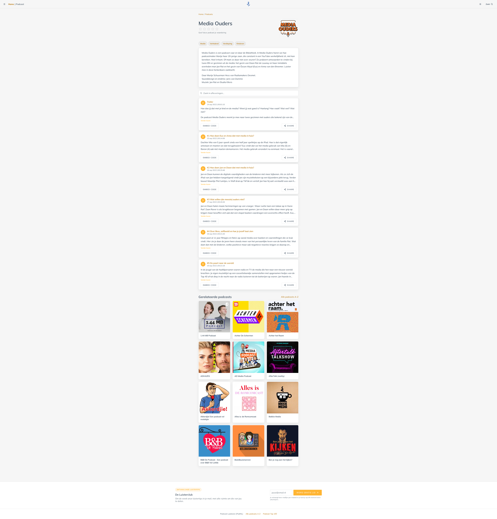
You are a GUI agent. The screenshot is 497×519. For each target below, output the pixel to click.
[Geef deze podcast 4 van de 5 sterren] (213, 29)
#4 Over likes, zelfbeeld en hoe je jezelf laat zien (230, 231)
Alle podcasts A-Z (289, 297)
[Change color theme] (480, 4)
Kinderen (240, 43)
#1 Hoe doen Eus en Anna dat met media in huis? (230, 135)
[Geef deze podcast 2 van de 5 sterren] (204, 29)
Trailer (210, 102)
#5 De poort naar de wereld (220, 263)
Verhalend (214, 43)
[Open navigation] (4, 4)
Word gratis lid (306, 492)
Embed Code (209, 126)
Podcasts (209, 14)
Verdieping (227, 43)
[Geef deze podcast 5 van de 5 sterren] (217, 29)
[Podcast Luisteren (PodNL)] (248, 4)
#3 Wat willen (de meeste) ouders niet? (226, 199)
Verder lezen (205, 121)
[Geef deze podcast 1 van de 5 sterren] (200, 29)
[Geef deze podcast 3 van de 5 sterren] (208, 29)
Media (203, 43)
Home (11, 4)
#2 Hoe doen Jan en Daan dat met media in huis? (230, 167)
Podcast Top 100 (270, 514)
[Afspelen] (203, 103)
